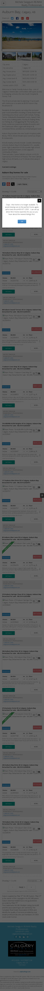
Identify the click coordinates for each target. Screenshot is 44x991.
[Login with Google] (8, 185)
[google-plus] (20, 936)
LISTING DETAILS (8, 235)
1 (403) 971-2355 (8, 244)
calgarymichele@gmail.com (11, 246)
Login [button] (22, 184)
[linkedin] (23, 936)
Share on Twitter (12, 18)
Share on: (6, 18)
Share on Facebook (17, 18)
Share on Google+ (22, 18)
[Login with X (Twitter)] (13, 185)
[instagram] (27, 936)
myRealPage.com (25, 971)
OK (22, 221)
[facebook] (16, 936)
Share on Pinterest (27, 18)
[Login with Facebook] (4, 185)
